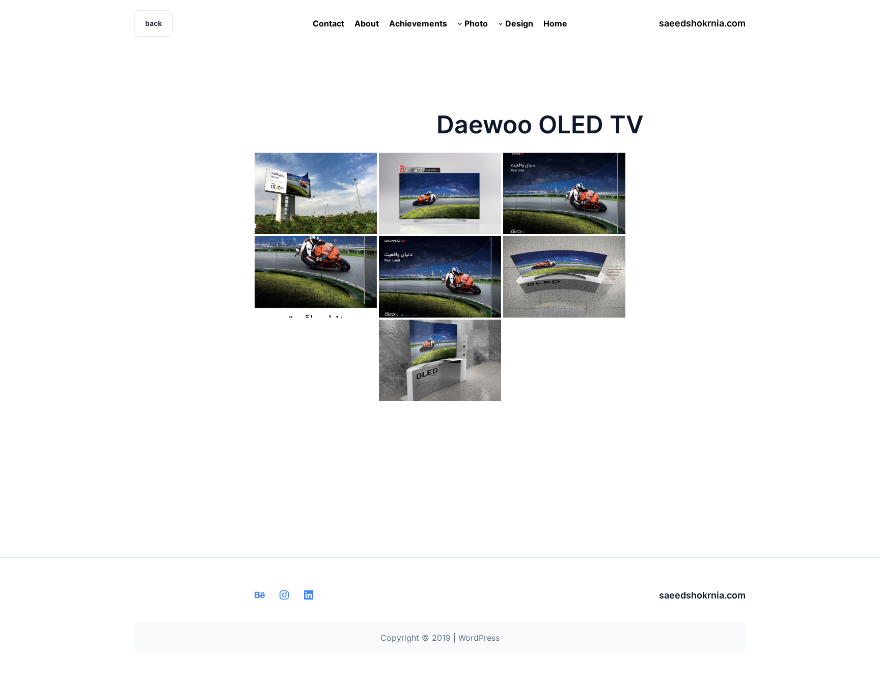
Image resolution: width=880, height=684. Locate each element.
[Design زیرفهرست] (500, 23)
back (153, 23)
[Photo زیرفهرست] (459, 23)
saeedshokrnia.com (702, 23)
